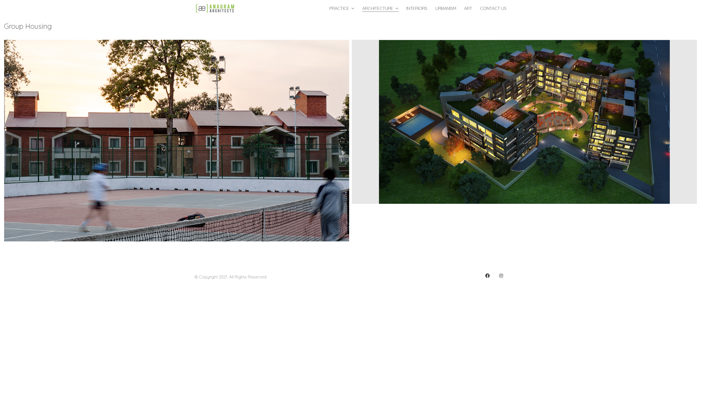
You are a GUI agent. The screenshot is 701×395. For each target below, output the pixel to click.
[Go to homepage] (214, 8)
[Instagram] (501, 275)
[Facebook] (487, 275)
